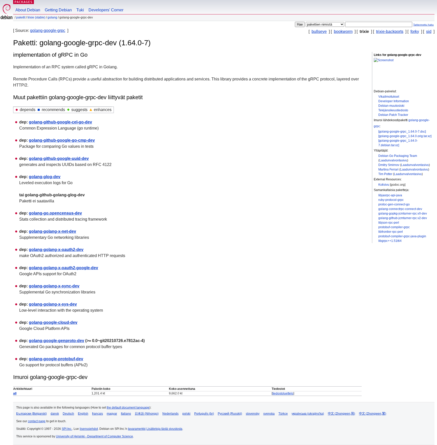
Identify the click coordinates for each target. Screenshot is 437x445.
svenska (269, 413)
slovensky (252, 413)
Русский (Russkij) (230, 413)
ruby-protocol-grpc (391, 200)
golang (52, 17)
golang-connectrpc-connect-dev (400, 209)
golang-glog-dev (44, 177)
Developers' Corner (106, 10)
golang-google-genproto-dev (56, 340)
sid (428, 31)
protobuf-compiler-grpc (394, 227)
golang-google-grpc (47, 30)
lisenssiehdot (89, 429)
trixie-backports (389, 31)
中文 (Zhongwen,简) (341, 413)
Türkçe (283, 413)
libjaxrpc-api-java (390, 195)
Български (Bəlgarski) (31, 413)
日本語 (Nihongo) (147, 413)
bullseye (319, 31)
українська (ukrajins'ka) (308, 413)
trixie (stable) (36, 17)
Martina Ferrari (388, 169)
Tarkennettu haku (423, 24)
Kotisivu (383, 184)
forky (414, 31)
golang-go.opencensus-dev (55, 213)
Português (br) (204, 413)
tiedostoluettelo (282, 393)
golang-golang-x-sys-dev (53, 304)
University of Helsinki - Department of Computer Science (94, 436)
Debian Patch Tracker (393, 115)
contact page (37, 421)
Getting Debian (58, 10)
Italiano (126, 413)
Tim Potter (385, 174)
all (14, 393)
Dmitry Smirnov (388, 165)
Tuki (80, 10)
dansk (55, 413)
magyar (112, 413)
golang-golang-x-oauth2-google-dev (63, 268)
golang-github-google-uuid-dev (59, 158)
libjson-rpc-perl (388, 222)
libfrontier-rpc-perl (390, 232)
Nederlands (170, 413)
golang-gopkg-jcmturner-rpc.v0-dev (402, 213)
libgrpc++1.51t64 (390, 241)
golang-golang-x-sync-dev (54, 286)
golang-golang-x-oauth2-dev (56, 249)
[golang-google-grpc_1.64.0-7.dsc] (402, 131)
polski (186, 413)
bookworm (343, 31)
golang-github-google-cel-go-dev (60, 122)
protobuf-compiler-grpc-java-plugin (402, 236)
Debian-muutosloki (391, 106)
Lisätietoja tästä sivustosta (164, 429)
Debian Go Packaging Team (397, 156)
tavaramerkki (137, 429)
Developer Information (393, 101)
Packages (23, 2)
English (83, 413)
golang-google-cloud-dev (53, 322)
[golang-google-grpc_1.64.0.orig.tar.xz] (404, 136)
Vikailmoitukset (388, 96)
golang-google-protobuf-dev (56, 359)
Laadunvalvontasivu (393, 160)
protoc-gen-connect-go (394, 204)
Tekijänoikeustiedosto (393, 110)
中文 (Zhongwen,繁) (372, 413)
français (97, 413)
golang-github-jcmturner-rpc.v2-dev (402, 218)
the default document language (128, 407)
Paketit (20, 17)
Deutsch (68, 413)
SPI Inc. (67, 429)
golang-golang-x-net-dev (52, 231)
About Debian (27, 10)
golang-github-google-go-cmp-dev (62, 140)
